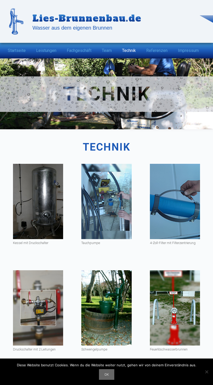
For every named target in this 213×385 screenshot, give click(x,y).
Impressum (188, 50)
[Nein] (206, 371)
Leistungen (46, 50)
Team (107, 50)
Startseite (17, 50)
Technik (129, 50)
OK (106, 374)
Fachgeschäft (79, 50)
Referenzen (157, 50)
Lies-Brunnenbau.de (87, 18)
